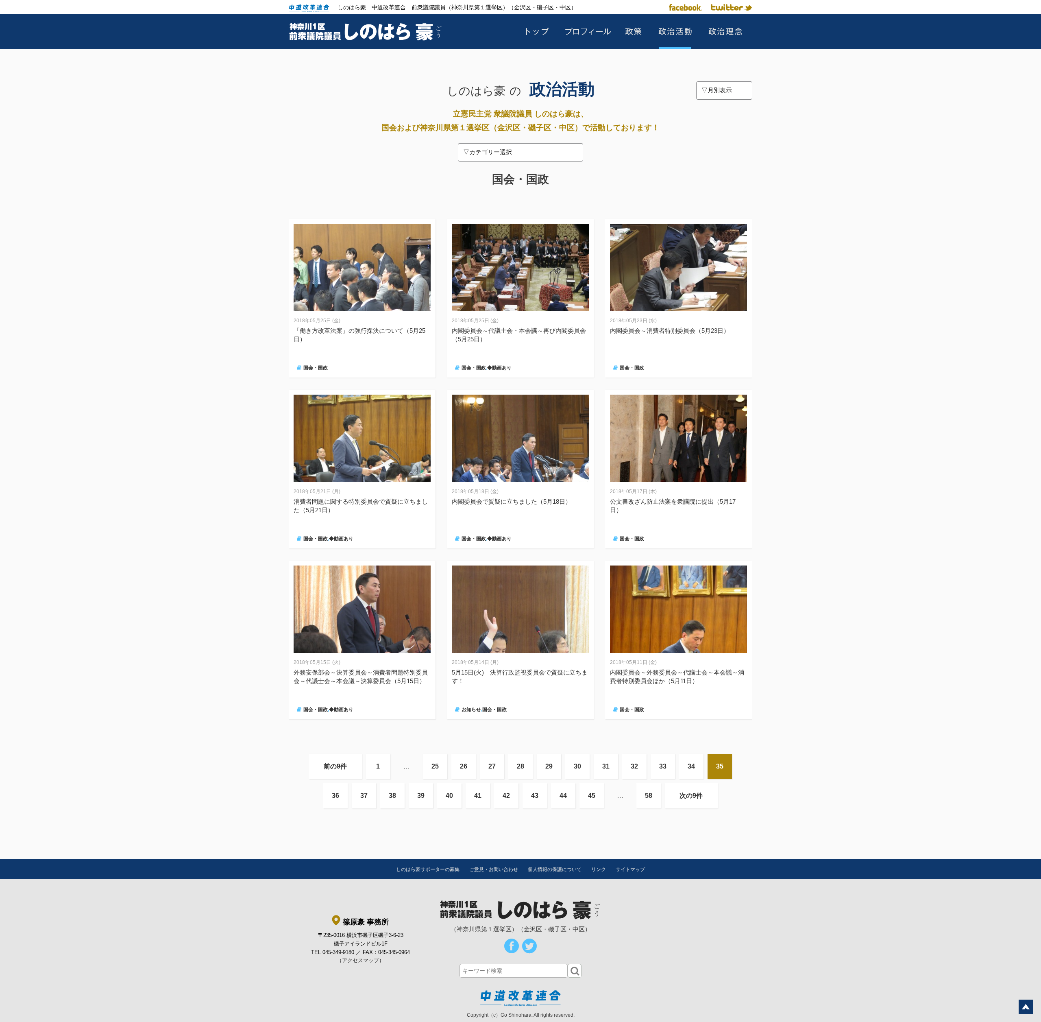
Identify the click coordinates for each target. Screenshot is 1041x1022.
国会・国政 (315, 368)
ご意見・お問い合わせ (493, 869)
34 (691, 766)
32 (634, 766)
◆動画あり (499, 368)
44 (563, 795)
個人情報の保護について (554, 869)
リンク (598, 869)
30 (577, 766)
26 (463, 766)
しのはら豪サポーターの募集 (428, 869)
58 (648, 795)
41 (477, 795)
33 (662, 766)
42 (506, 795)
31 (606, 766)
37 (364, 795)
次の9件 (691, 795)
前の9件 (335, 766)
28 (520, 766)
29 (549, 766)
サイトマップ (630, 869)
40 (449, 795)
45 (591, 795)
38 (392, 795)
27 (492, 766)
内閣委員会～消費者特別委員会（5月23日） (670, 330)
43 (534, 795)
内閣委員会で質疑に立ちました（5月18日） (511, 501)
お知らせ (471, 709)
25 (435, 766)
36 (335, 795)
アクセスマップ (360, 960)
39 (421, 795)
